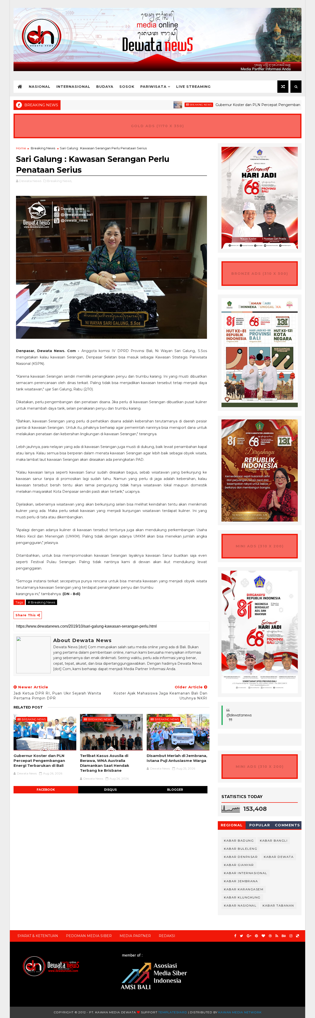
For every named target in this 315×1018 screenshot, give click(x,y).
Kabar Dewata (279, 857)
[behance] (284, 936)
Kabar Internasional (245, 873)
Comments (287, 825)
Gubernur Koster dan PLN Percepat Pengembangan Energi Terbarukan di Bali (39, 760)
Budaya (104, 86)
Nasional (39, 86)
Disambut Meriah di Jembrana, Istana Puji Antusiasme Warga (177, 758)
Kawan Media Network (239, 1012)
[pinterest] (256, 936)
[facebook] (235, 936)
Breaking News (176, 104)
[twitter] (241, 936)
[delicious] (297, 936)
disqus (110, 789)
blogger (175, 789)
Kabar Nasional (240, 905)
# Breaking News (41, 602)
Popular (259, 825)
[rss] (276, 936)
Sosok (126, 86)
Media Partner (135, 936)
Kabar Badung (239, 840)
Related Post (28, 707)
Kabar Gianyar (239, 865)
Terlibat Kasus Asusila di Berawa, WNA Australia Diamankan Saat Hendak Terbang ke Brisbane (104, 763)
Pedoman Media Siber (89, 936)
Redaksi (167, 936)
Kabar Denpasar (241, 857)
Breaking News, (59, 181)
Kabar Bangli (273, 840)
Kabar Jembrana (241, 881)
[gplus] (249, 936)
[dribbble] (270, 936)
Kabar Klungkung (242, 897)
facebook (46, 789)
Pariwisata (153, 86)
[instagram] (291, 936)
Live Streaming (193, 86)
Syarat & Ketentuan (37, 936)
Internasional (73, 86)
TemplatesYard (172, 1012)
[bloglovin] (263, 936)
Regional (232, 825)
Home (21, 148)
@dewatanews (239, 715)
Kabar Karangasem (243, 889)
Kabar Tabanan (278, 905)
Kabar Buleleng (240, 848)
